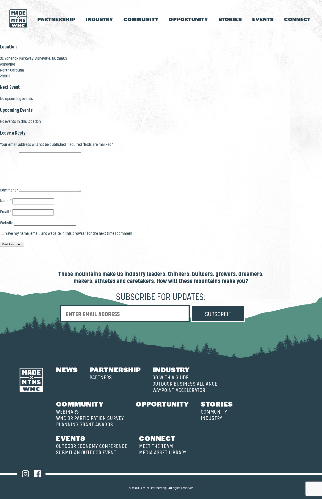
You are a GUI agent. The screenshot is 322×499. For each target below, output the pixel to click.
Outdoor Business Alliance (185, 384)
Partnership (56, 19)
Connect (297, 19)
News (67, 369)
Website (6, 223)
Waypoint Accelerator (179, 390)
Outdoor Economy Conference (91, 446)
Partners (101, 378)
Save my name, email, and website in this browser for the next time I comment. (69, 233)
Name (6, 201)
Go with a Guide (171, 378)
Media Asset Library (162, 453)
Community (141, 19)
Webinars (67, 412)
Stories (230, 19)
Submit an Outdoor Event (86, 453)
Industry (99, 19)
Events (263, 19)
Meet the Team (156, 446)
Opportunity (188, 19)
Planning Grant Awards (84, 425)
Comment (9, 190)
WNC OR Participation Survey (90, 418)
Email (6, 212)
